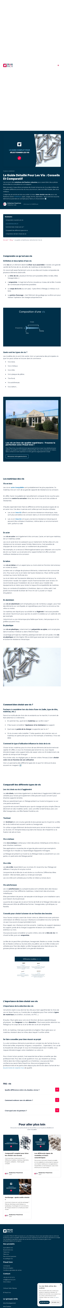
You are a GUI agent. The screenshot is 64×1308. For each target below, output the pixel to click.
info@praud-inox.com (9, 1279)
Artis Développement (9, 1303)
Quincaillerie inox (8, 1247)
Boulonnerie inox (8, 1250)
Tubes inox (6, 1252)
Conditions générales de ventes (12, 1270)
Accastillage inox (8, 1258)
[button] (58, 65)
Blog (11, 240)
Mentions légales (8, 1268)
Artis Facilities (7, 1306)
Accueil (5, 240)
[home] (8, 65)
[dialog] (49, 1294)
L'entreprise (6, 1266)
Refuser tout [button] (56, 1302)
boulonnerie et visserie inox (13, 1068)
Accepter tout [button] (44, 1302)
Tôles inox (6, 1254)
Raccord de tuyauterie (9, 1256)
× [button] (60, 1284)
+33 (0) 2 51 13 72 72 (9, 1277)
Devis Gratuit (7, 1282)
